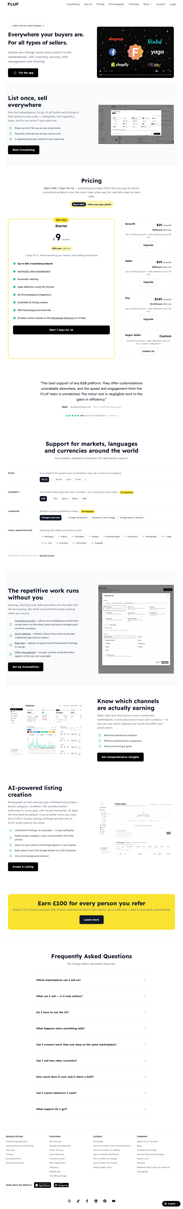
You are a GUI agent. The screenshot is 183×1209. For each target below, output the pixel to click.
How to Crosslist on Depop (106, 1150)
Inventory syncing (25, 620)
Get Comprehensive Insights (120, 757)
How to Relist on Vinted (105, 1163)
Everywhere (23, 34)
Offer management (25, 652)
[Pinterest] (104, 1201)
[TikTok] (78, 1201)
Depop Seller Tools (102, 1167)
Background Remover (60, 1145)
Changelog (142, 1171)
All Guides (98, 1141)
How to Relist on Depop (105, 1158)
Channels (134, 4)
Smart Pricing (56, 1150)
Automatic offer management (34, 271)
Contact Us (148, 351)
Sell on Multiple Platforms (106, 1154)
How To (88, 4)
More (146, 4)
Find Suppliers (116, 4)
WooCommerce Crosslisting (19, 1145)
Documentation (13, 1158)
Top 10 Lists (143, 1158)
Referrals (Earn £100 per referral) (153, 1167)
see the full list (47, 555)
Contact (160, 4)
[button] (150, 4)
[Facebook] (87, 1201)
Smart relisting (23, 633)
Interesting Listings (147, 1150)
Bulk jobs (20, 643)
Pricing (100, 4)
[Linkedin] (96, 1201)
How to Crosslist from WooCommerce (112, 1145)
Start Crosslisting (24, 149)
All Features (55, 1141)
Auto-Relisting (56, 1154)
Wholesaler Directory (62, 318)
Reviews (141, 1163)
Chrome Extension (15, 1163)
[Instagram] (69, 1201)
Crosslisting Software (16, 1141)
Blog (139, 1145)
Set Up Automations (26, 666)
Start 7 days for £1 (61, 330)
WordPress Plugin (58, 1176)
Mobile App (55, 1171)
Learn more (91, 919)
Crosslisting (73, 4)
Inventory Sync (57, 1158)
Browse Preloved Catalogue (150, 1154)
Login (173, 4)
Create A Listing (23, 866)
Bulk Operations (57, 1163)
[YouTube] (113, 1201)
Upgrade (148, 245)
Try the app (26, 72)
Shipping (53, 1167)
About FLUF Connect (147, 1141)
